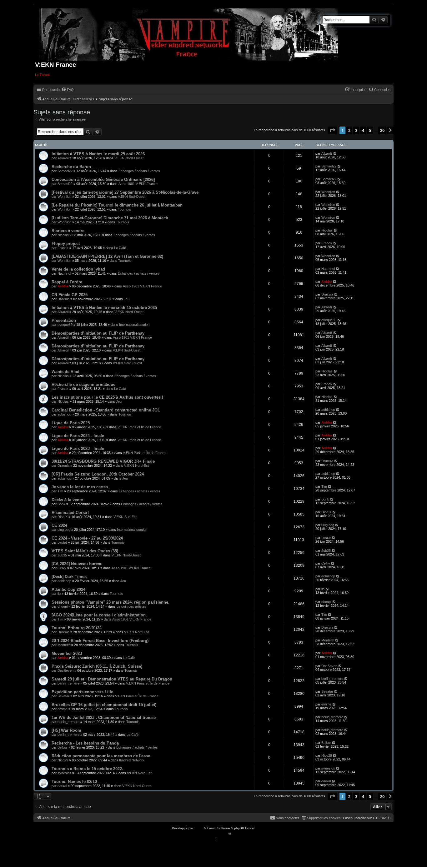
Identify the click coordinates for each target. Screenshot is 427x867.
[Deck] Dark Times (69, 576)
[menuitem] (67, 89)
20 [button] (382, 130)
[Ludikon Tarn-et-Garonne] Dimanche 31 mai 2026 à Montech (110, 218)
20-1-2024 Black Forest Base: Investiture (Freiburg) (100, 640)
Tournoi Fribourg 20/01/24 (77, 627)
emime (63, 709)
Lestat (62, 542)
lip (59, 593)
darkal (62, 786)
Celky (62, 568)
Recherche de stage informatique (83, 384)
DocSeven (65, 670)
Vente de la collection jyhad (78, 269)
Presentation (64, 320)
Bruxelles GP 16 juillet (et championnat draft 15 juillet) (104, 704)
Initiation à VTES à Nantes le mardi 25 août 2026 (98, 154)
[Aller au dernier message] (335, 153)
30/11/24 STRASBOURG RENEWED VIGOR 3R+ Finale (103, 461)
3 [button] (356, 130)
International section (134, 324)
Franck (63, 248)
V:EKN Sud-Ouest (131, 196)
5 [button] (370, 130)
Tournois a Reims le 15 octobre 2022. (87, 768)
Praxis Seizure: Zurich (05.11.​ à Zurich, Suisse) (97, 666)
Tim (60, 491)
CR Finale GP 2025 (70, 294)
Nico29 (63, 760)
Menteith (64, 645)
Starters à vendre (68, 230)
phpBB (199, 828)
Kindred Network (131, 760)
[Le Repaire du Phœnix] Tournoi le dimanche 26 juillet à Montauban (117, 205)
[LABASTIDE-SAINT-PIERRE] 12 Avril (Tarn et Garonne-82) (107, 256)
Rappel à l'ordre (67, 282)
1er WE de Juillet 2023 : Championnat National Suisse (104, 717)
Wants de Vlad (65, 371)
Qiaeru (236, 833)
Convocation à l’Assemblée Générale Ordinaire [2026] (103, 179)
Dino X (63, 517)
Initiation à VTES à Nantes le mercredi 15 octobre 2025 (104, 307)
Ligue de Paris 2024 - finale (78, 435)
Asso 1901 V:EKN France (138, 184)
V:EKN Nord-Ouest (128, 158)
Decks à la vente (67, 499)
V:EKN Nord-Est (136, 465)
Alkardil (63, 158)
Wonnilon (64, 196)
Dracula (63, 299)
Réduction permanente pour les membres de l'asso (101, 756)
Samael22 (65, 171)
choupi (63, 606)
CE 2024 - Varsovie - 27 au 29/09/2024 (87, 538)
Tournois (124, 209)
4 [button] (363, 130)
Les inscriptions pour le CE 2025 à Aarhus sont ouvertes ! (107, 397)
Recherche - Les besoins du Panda (85, 743)
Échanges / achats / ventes (139, 171)
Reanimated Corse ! (70, 512)
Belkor (62, 747)
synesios (64, 773)
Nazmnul (64, 273)
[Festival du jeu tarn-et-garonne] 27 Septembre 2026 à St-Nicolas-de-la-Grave (125, 192)
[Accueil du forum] (188, 33)
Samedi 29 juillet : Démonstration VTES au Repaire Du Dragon (112, 679)
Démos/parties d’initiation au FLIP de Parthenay (98, 333)
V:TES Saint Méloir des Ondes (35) (85, 551)
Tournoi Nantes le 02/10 (74, 781)
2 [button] (349, 130)
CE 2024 (59, 525)
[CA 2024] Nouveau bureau (77, 563)
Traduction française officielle (207, 833)
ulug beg (64, 529)
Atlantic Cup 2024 (68, 589)
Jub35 (62, 555)
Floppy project (66, 243)
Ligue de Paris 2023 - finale (78, 448)
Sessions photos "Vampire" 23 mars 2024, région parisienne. (110, 602)
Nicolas (63, 235)
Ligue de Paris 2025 (71, 423)
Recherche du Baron (71, 166)
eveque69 (65, 324)
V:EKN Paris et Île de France (139, 427)
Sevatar (63, 696)
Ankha (63, 286)
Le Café (120, 248)
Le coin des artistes (131, 606)
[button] (332, 130)
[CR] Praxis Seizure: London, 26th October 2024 (98, 474)
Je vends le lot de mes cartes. (80, 487)
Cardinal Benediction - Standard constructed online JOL (106, 410)
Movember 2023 (67, 653)
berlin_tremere (68, 683)
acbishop (64, 414)
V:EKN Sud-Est (125, 517)
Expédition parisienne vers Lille (82, 692)
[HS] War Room (66, 730)
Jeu (126, 299)
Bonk (61, 504)
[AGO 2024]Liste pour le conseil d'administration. (99, 615)
